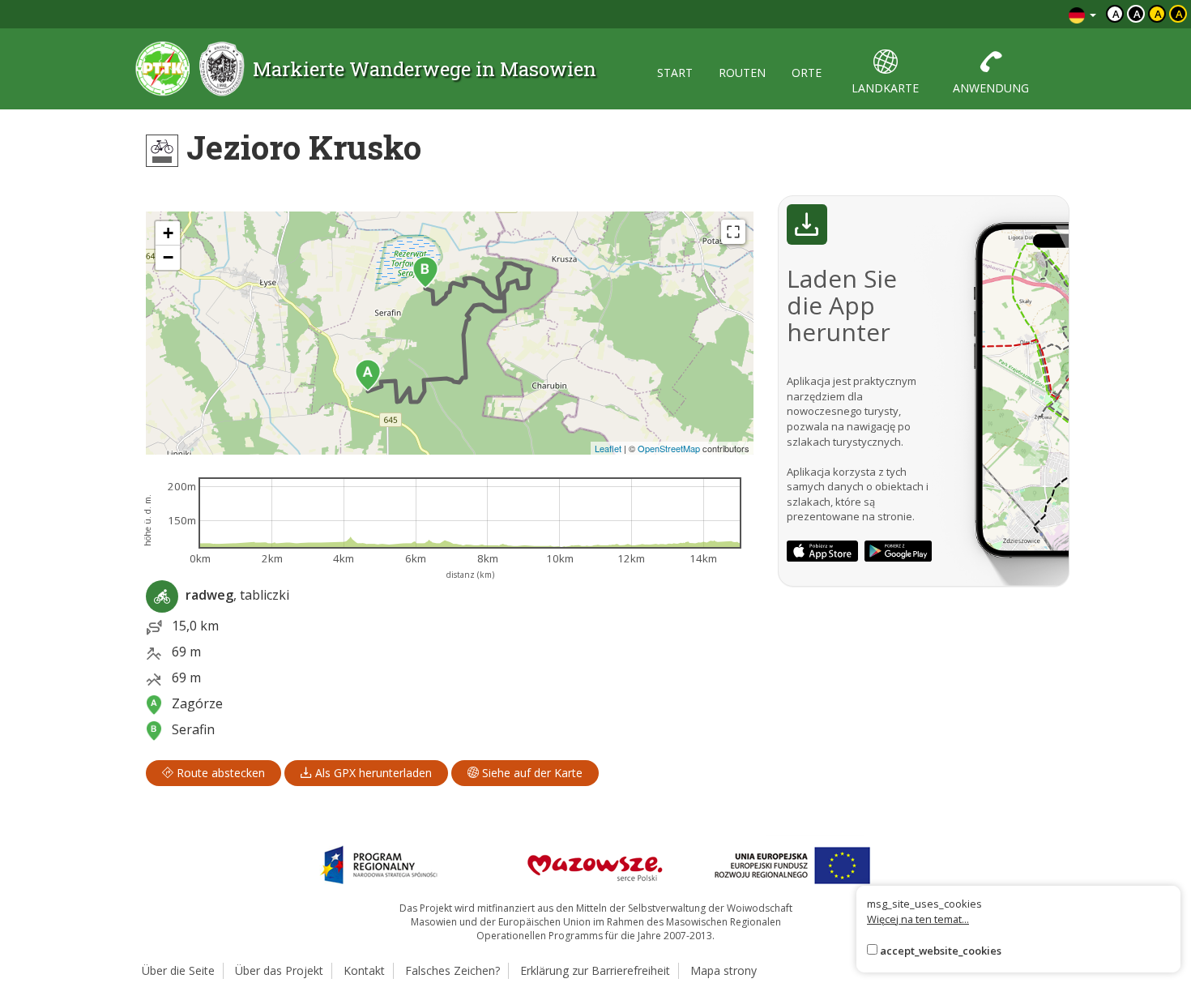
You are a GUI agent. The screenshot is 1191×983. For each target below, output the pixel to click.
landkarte (885, 88)
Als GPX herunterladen (372, 772)
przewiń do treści (1012, 14)
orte (807, 72)
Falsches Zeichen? (452, 970)
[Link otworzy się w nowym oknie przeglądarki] (822, 551)
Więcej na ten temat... (918, 919)
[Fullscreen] (733, 232)
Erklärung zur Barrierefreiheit (595, 970)
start (675, 72)
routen (742, 72)
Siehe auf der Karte (531, 772)
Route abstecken (219, 772)
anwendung (991, 88)
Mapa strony (723, 970)
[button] (368, 375)
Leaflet (608, 448)
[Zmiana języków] (1082, 14)
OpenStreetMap (669, 448)
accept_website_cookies (940, 950)
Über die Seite (178, 970)
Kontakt (364, 970)
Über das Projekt (279, 970)
